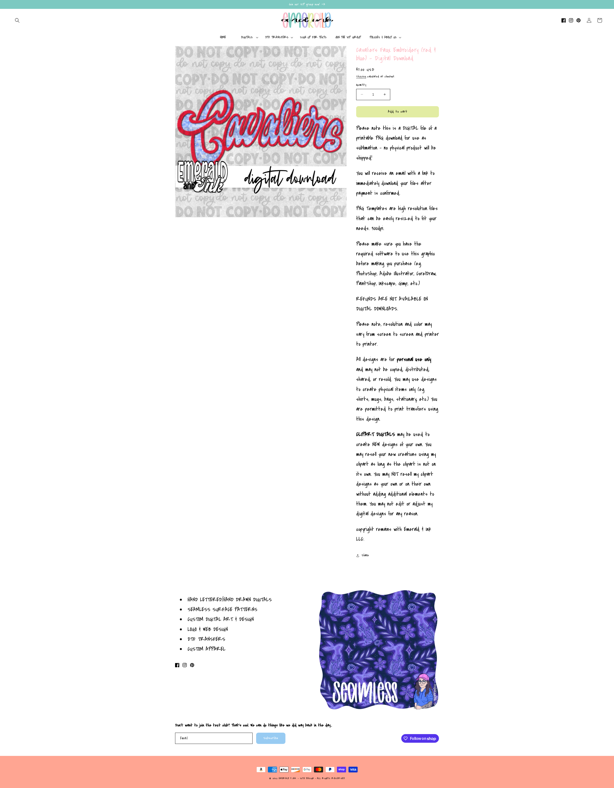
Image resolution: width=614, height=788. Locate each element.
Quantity (361, 85)
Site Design (307, 778)
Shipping (361, 77)
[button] (17, 20)
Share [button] (365, 555)
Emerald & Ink (287, 778)
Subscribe (270, 738)
